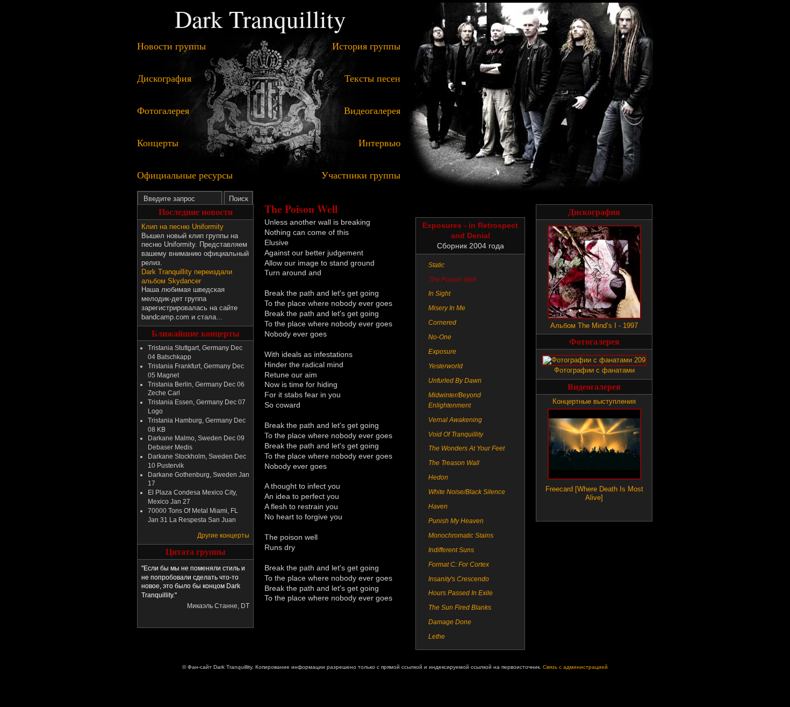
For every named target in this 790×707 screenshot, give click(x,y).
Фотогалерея (163, 110)
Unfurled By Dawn (455, 380)
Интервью (379, 142)
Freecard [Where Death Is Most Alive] (594, 493)
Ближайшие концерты (196, 333)
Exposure (442, 351)
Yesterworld (445, 366)
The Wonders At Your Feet (466, 448)
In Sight (439, 293)
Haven (438, 506)
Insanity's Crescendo (458, 579)
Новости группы (171, 45)
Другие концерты (223, 535)
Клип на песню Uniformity (182, 227)
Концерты (157, 142)
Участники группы (360, 174)
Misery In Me (446, 308)
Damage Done (449, 622)
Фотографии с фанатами (594, 370)
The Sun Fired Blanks (459, 607)
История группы (366, 45)
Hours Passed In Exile (460, 593)
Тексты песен (372, 78)
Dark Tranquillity (260, 19)
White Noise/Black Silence (466, 492)
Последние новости (196, 211)
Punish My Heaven (456, 521)
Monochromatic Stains (460, 535)
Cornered (442, 322)
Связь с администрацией (575, 667)
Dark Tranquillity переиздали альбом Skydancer (186, 276)
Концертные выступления (594, 401)
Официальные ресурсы (185, 174)
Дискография (164, 78)
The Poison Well (452, 279)
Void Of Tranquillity (455, 434)
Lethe (436, 636)
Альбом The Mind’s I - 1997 (594, 326)
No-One (439, 337)
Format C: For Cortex (458, 564)
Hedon (438, 477)
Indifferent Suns (451, 550)
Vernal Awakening (455, 420)
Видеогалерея (372, 110)
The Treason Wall (453, 463)
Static (436, 265)
